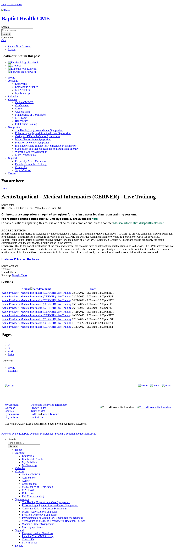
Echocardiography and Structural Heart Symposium (43, 133)
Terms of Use (38, 410)
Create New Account (19, 46)
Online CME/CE (24, 102)
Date (93, 288)
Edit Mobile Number (26, 86)
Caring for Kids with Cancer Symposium (37, 136)
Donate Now (77, 385)
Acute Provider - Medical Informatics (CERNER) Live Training (36, 292)
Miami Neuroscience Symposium (33, 139)
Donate (12, 173)
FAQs (34, 414)
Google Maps (19, 275)
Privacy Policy (38, 407)
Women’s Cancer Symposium (31, 151)
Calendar (13, 96)
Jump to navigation (11, 4)
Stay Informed (23, 170)
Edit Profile (21, 83)
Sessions (13, 370)
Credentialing (22, 111)
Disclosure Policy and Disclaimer (20, 259)
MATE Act (21, 117)
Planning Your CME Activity (31, 164)
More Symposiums (25, 154)
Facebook (32, 62)
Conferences (22, 105)
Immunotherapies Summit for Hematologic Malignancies (45, 145)
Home (11, 77)
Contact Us (21, 167)
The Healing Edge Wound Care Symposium (39, 130)
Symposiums (15, 127)
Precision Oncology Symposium (32, 142)
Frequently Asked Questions (30, 161)
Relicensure (21, 120)
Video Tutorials (50, 414)
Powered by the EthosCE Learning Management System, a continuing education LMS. (48, 433)
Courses (12, 99)
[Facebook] (142, 385)
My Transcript (22, 93)
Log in (11, 49)
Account (13, 80)
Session (26, 288)
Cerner (19, 108)
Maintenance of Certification (30, 114)
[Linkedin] (166, 385)
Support (12, 158)
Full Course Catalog (26, 124)
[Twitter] (154, 385)
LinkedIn (31, 68)
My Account (11, 404)
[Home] (6, 10)
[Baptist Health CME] (9, 385)
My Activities (22, 89)
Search (5, 26)
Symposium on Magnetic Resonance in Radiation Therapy (47, 148)
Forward (31, 71)
